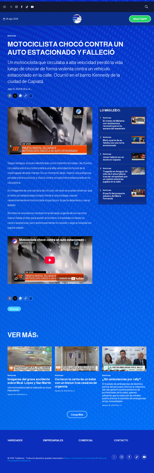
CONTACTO (121, 440)
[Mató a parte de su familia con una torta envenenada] (138, 140)
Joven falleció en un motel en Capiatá (113, 158)
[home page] (77, 18)
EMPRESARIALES (53, 440)
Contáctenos (25, 460)
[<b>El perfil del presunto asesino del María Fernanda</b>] (138, 193)
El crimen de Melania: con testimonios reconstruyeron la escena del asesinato (114, 125)
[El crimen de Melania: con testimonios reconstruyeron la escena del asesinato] (138, 120)
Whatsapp (140, 19)
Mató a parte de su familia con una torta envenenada (113, 143)
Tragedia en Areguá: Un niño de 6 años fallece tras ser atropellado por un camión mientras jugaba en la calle (115, 176)
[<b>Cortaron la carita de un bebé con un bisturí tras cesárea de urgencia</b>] (77, 358)
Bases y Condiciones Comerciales (80, 458)
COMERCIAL (86, 440)
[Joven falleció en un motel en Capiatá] (138, 157)
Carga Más (77, 414)
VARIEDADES (15, 440)
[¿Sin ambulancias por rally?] (124, 358)
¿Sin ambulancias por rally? (121, 379)
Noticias (12, 36)
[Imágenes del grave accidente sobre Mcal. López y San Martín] (30, 358)
